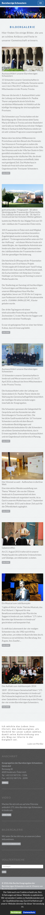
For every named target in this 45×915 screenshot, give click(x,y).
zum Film (7, 815)
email (5, 783)
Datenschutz (29, 912)
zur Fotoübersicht (11, 844)
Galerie (6, 173)
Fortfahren (16, 912)
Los (4, 872)
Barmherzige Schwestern (14, 3)
